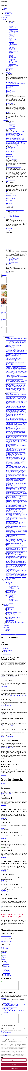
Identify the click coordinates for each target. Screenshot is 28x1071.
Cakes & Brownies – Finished (16, 379)
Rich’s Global (6, 973)
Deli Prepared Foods (11, 591)
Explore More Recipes (6, 793)
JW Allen (13, 54)
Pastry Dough (12, 59)
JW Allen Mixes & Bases (16, 523)
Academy (5, 181)
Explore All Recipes (10, 180)
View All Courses (10, 206)
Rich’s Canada (6, 971)
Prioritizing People (13, 262)
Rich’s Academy (7, 616)
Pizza (10, 60)
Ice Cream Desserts (13, 49)
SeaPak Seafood (13, 61)
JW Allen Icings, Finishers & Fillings (16, 515)
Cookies (11, 35)
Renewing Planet (13, 259)
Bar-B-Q (11, 22)
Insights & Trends (10, 201)
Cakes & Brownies (13, 29)
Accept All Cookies (14, 1068)
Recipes (8, 608)
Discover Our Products (8, 336)
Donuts (10, 38)
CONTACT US (4, 947)
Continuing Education (11, 195)
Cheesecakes (12, 34)
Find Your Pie (4, 686)
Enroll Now (3, 927)
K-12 (10, 212)
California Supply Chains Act (10, 1007)
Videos (5, 652)
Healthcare (11, 214)
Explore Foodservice (11, 82)
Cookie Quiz (9, 154)
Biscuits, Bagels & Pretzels (16, 359)
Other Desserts (12, 64)
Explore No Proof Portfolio (7, 747)
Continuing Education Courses (13, 617)
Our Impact (8, 263)
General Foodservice (14, 216)
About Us (5, 217)
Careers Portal (6, 966)
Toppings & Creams (13, 65)
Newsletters (12, 124)
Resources (5, 120)
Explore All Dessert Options (7, 736)
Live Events (9, 203)
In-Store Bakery (10, 590)
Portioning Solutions (11, 594)
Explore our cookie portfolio (7, 725)
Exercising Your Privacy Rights (10, 1005)
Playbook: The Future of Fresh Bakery (15, 210)
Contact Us (7, 15)
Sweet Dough (12, 62)
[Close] (26, 1037)
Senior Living (9, 92)
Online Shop (8, 12)
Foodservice (9, 582)
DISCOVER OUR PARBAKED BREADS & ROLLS (13, 695)
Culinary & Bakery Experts (12, 621)
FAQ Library (12, 126)
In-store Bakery (9, 103)
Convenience (12, 584)
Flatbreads (11, 47)
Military (8, 94)
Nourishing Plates (13, 260)
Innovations (9, 610)
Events (10, 125)
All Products (9, 69)
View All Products (7, 962)
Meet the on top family (6, 705)
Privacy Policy (6, 1003)
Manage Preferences (14, 1060)
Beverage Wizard (10, 148)
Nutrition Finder (10, 151)
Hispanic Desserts (13, 48)
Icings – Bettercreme (16, 504)
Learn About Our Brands (6, 941)
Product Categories (7, 648)
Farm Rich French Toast (16, 459)
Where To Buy (8, 13)
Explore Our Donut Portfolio (7, 714)
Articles (11, 122)
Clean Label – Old (10, 614)
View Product (4, 828)
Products (5, 19)
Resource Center (10, 607)
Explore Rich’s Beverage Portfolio (8, 676)
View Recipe (9, 165)
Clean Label (12, 128)
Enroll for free (9, 191)
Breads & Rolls (12, 27)
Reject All (14, 1064)
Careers (5, 965)
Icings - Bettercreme (13, 51)
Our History (9, 228)
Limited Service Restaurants (15, 588)
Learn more (9, 112)
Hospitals (8, 87)
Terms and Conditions (8, 1001)
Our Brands (6, 604)
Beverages (11, 23)
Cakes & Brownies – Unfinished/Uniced (16, 388)
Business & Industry (11, 91)
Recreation (8, 90)
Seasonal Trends (7, 654)
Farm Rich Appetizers (11, 42)
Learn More (3, 775)
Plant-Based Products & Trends (13, 612)
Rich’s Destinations (6, 969)
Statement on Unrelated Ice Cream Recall (8, 1009)
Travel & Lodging (10, 89)
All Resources (9, 129)
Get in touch (3, 998)
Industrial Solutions (10, 592)
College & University (14, 586)
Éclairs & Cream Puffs (16, 440)
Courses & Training (10, 198)
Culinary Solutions (13, 36)
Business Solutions (7, 73)
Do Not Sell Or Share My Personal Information (14, 1004)
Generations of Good (14, 258)
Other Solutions (9, 86)
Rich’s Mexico (6, 974)
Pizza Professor (9, 156)
